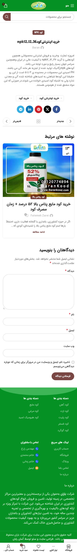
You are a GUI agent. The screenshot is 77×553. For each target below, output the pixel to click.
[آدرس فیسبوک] (56, 109)
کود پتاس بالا (38, 197)
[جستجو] (7, 17)
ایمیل (70, 330)
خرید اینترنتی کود (49, 98)
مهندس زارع (27, 449)
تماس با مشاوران (29, 442)
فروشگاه (64, 455)
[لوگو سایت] (38, 5)
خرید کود (24, 98)
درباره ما (64, 474)
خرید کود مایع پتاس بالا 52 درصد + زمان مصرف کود (38, 206)
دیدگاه (69, 271)
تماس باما (63, 468)
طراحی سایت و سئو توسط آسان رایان (33, 539)
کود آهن (64, 405)
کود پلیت (63, 417)
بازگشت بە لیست (38, 121)
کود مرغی (33, 411)
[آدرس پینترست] (38, 109)
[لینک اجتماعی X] (47, 109)
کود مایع (34, 405)
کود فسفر (63, 424)
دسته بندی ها (61, 398)
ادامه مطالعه (39, 232)
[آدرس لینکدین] (29, 109)
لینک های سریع (60, 442)
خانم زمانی (28, 461)
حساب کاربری (61, 449)
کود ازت (64, 411)
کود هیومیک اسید (28, 417)
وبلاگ (65, 461)
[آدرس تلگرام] (20, 109)
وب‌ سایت (69, 346)
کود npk (38, 32)
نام (71, 314)
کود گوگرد (63, 430)
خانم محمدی (27, 455)
